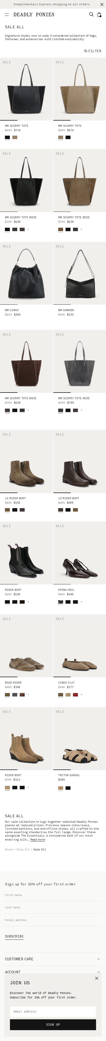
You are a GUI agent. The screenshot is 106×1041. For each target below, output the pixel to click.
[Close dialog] (96, 978)
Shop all (23, 849)
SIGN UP (53, 1025)
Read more (37, 839)
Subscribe (14, 936)
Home (9, 849)
